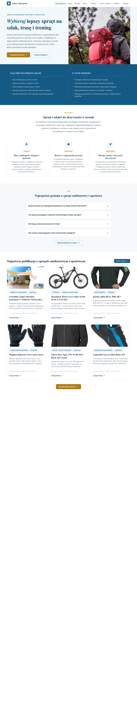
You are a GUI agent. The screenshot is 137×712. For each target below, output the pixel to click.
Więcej (116, 3)
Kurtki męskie (99, 292)
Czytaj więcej (14, 318)
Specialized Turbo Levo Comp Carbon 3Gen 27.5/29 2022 (68, 298)
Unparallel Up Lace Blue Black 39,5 (109, 354)
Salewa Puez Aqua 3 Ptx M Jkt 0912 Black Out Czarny (67, 356)
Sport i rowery (105, 3)
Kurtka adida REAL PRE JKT (107, 296)
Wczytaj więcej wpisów (67, 387)
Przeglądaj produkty (17, 55)
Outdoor (93, 3)
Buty (84, 3)
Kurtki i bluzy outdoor (61, 350)
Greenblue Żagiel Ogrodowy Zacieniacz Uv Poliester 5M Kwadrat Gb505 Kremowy (25, 299)
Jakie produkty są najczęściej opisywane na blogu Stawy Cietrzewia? (57, 206)
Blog (70, 3)
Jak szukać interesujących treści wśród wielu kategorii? (51, 233)
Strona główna (60, 3)
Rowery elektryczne (70, 292)
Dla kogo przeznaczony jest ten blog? (44, 224)
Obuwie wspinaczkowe (103, 350)
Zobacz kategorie (40, 55)
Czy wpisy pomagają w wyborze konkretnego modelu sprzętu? (54, 215)
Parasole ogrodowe (18, 292)
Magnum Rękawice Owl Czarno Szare (26, 354)
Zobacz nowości (121, 261)
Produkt (77, 3)
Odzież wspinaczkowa (19, 350)
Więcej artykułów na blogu (67, 243)
